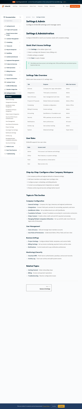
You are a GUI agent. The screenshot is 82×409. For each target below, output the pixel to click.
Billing (30, 273)
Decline (54, 406)
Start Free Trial (75, 6)
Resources (52, 6)
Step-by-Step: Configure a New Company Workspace (49, 172)
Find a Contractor (23, 6)
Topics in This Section (35, 195)
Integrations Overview (11, 102)
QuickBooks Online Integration (10, 106)
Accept (61, 406)
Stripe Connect (32, 216)
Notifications (32, 247)
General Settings (10, 99)
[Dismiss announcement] (79, 2)
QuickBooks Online (34, 210)
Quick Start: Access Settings (38, 45)
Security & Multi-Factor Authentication (11, 117)
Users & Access (33, 230)
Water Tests (33, 6)
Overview (9, 96)
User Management (10, 121)
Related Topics (32, 266)
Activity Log (9, 135)
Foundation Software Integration (11, 110)
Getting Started (33, 270)
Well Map (15, 6)
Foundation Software (34, 213)
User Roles (30, 138)
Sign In (67, 6)
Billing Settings (33, 244)
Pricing (46, 6)
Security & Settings (10, 143)
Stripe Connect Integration (12, 114)
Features (40, 6)
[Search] (63, 6)
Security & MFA (32, 256)
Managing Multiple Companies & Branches (11, 139)
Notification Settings (11, 132)
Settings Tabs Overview (36, 75)
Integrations (32, 207)
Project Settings (10, 127)
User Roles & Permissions (12, 124)
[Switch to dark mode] (20, 17)
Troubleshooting (33, 276)
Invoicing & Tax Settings (12, 130)
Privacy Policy (46, 406)
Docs (33, 17)
